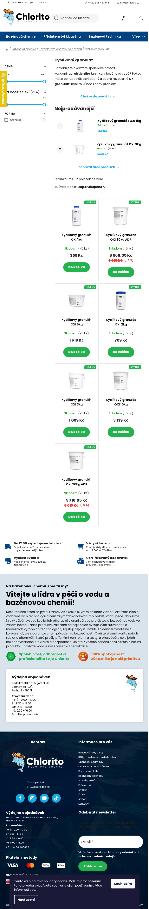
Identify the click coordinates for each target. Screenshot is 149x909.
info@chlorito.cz (129, 2)
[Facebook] (20, 798)
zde (32, 889)
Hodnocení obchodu (90, 775)
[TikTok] (56, 798)
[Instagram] (32, 798)
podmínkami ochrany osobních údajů (108, 854)
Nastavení (26, 899)
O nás (81, 794)
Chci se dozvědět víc (97, 96)
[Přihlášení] (124, 18)
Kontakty (83, 803)
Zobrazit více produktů (97, 167)
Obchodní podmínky (90, 762)
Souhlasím (123, 883)
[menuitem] (20, 36)
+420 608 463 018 (98, 2)
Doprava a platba (89, 771)
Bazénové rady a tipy (20, 2)
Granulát (27, 119)
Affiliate (82, 799)
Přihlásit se (93, 866)
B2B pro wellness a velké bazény (97, 757)
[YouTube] (44, 798)
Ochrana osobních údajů (93, 766)
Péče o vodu (85, 785)
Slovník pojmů (86, 780)
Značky (82, 789)
